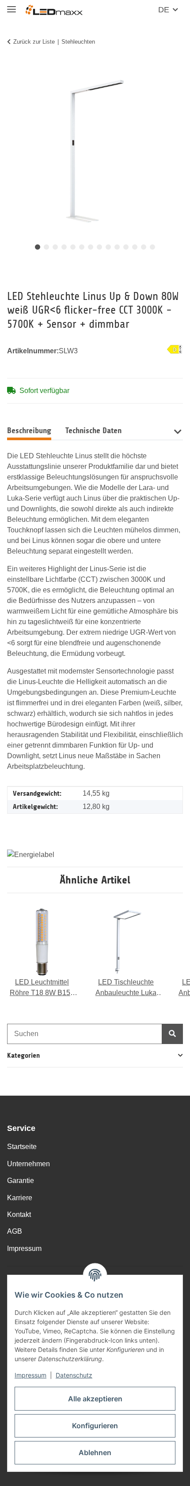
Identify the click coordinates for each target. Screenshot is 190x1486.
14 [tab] (152, 247)
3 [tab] (55, 247)
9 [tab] (108, 247)
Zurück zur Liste (34, 41)
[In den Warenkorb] (14, 69)
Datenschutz (74, 1375)
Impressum (30, 1375)
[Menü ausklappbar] (11, 5)
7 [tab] (90, 247)
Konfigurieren (95, 1425)
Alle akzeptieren (95, 1398)
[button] (177, 430)
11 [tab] (126, 247)
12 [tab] (134, 247)
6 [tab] (81, 247)
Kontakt (19, 1214)
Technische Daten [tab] (93, 430)
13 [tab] (143, 247)
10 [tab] (117, 247)
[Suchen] (172, 1034)
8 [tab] (99, 247)
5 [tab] (73, 247)
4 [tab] (64, 247)
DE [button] (163, 9)
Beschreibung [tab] (29, 430)
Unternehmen (28, 1164)
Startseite (22, 1146)
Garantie (20, 1180)
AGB (14, 1231)
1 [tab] (37, 247)
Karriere (19, 1198)
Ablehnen (95, 1452)
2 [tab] (46, 247)
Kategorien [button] (23, 1055)
